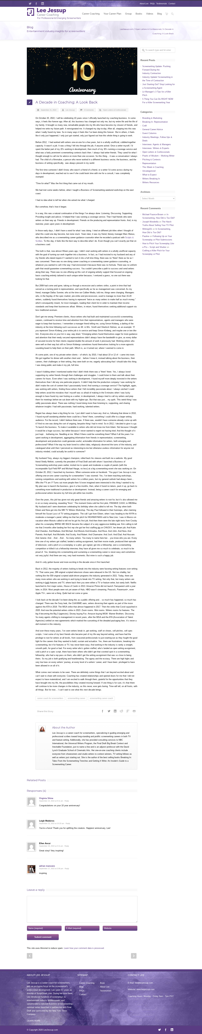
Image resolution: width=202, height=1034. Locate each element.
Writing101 (147, 229)
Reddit (121, 711)
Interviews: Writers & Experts (155, 148)
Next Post (134, 956)
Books (139, 13)
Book (102, 983)
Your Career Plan (112, 13)
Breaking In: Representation (155, 122)
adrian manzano (47, 866)
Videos (149, 13)
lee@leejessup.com (144, 983)
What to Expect (149, 175)
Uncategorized (148, 171)
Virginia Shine (46, 798)
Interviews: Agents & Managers (156, 144)
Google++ (128, 711)
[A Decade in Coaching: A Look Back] (82, 71)
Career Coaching (91, 13)
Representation (149, 163)
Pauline (145, 236)
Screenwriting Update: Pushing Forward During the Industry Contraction (156, 69)
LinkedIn (42, 3)
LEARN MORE (33, 1021)
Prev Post (29, 956)
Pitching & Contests (151, 159)
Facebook (36, 3)
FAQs (152, 4)
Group (128, 13)
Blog (159, 13)
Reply (67, 801)
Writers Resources (150, 182)
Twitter (30, 3)
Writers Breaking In (151, 178)
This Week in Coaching (152, 167)
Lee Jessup (70, 110)
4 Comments (89, 110)
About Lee (144, 4)
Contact (172, 4)
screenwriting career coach (101, 698)
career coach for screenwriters (50, 698)
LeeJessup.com (127, 29)
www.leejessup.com (145, 989)
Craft (144, 125)
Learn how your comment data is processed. (84, 948)
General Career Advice (152, 129)
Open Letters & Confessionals (148, 29)
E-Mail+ (134, 711)
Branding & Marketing (152, 118)
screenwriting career (76, 698)
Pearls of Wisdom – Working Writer (158, 156)
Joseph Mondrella (150, 222)
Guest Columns (149, 133)
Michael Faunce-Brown (152, 214)
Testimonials (161, 4)
